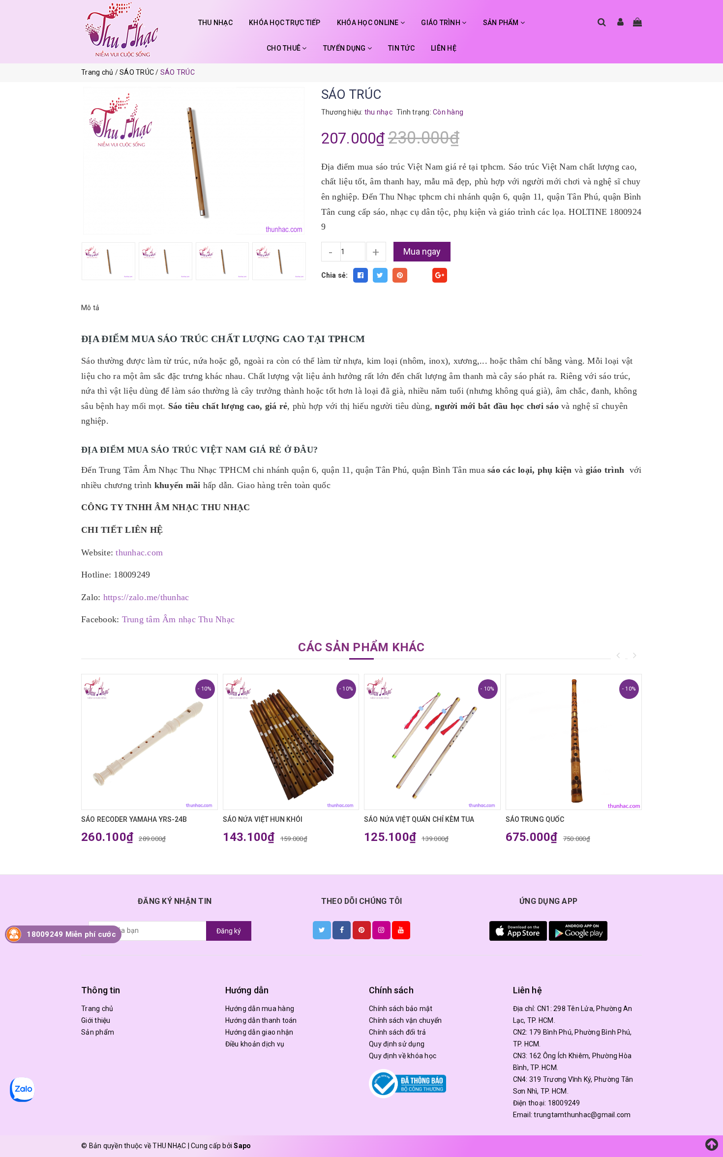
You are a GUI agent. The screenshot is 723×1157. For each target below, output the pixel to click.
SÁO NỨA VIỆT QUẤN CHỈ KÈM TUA (419, 819)
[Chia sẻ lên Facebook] (360, 275)
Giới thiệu (96, 1020)
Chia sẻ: (334, 275)
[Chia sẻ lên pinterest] (399, 275)
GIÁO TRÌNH (441, 23)
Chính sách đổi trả (397, 1032)
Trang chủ (97, 1008)
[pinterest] (362, 930)
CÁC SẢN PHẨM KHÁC (361, 647)
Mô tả (90, 308)
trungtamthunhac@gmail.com (582, 1115)
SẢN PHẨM (501, 23)
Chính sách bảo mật (401, 1008)
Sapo (242, 1146)
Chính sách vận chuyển (405, 1020)
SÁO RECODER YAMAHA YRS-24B (134, 819)
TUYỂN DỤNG (345, 48)
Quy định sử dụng (396, 1044)
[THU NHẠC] (122, 29)
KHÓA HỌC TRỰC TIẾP (285, 23)
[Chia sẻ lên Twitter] (380, 275)
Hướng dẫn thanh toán (261, 1020)
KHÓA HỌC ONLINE (368, 23)
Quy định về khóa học (402, 1056)
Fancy (420, 275)
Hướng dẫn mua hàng (260, 1008)
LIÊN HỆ (443, 48)
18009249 (564, 1103)
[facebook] (341, 930)
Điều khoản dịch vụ (255, 1044)
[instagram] (381, 930)
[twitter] (322, 930)
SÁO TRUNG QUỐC (535, 819)
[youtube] (401, 930)
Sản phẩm (97, 1032)
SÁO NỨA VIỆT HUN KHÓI (263, 819)
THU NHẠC (215, 23)
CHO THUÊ (284, 48)
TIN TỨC (401, 48)
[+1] (439, 275)
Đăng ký (228, 931)
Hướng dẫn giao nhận (259, 1032)
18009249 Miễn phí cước (71, 934)
